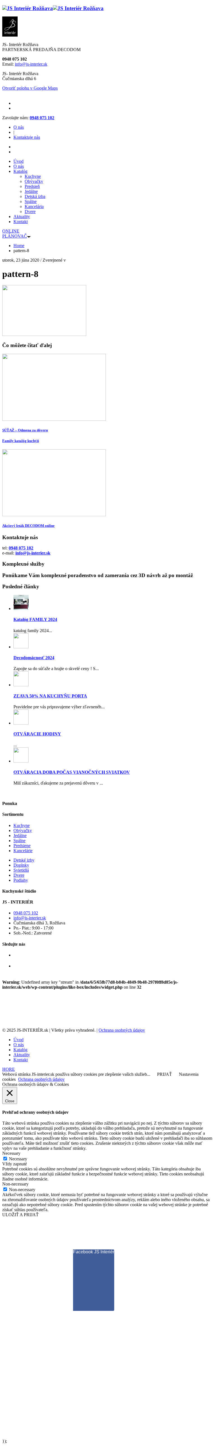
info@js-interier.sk (31, 64)
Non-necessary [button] (15, 1184)
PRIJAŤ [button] (164, 1074)
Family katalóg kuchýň (20, 441)
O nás (18, 127)
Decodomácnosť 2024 (33, 657)
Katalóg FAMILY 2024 (35, 619)
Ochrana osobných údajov (122, 1030)
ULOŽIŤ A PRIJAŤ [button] (20, 1214)
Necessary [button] (11, 1153)
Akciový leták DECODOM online (28, 526)
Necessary (18, 1158)
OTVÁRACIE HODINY (37, 734)
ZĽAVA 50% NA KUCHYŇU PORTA (50, 696)
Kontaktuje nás (26, 137)
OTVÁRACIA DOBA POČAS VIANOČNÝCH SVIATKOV (71, 772)
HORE (8, 1069)
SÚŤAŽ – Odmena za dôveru (25, 430)
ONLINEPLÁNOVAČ (14, 233)
